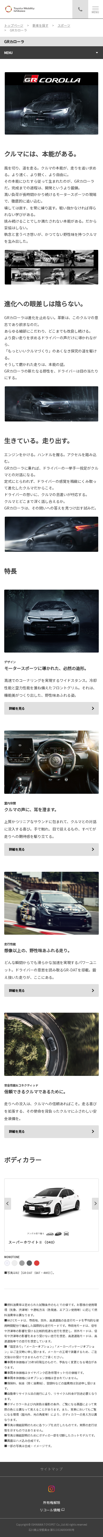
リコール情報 (50, 1510)
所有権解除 (51, 1502)
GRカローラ (14, 41)
